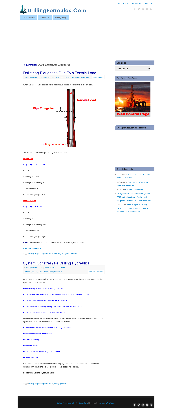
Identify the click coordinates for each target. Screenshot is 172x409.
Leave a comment (95, 271)
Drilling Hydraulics (55, 271)
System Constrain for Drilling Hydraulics (56, 263)
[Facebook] (134, 9)
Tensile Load (75, 253)
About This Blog (124, 3)
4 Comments (97, 77)
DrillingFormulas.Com (34, 77)
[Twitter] (138, 9)
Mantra (101, 403)
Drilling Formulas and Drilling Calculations (72, 403)
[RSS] (151, 9)
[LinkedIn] (143, 9)
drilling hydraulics (60, 383)
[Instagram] (147, 9)
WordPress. (110, 403)
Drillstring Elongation (62, 253)
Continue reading (32, 248)
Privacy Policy (148, 3)
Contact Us (136, 3)
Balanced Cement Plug (134, 189)
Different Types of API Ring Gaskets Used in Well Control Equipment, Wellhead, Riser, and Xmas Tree (134, 197)
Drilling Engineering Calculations (77, 77)
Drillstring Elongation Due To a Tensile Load (59, 72)
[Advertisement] (86, 37)
